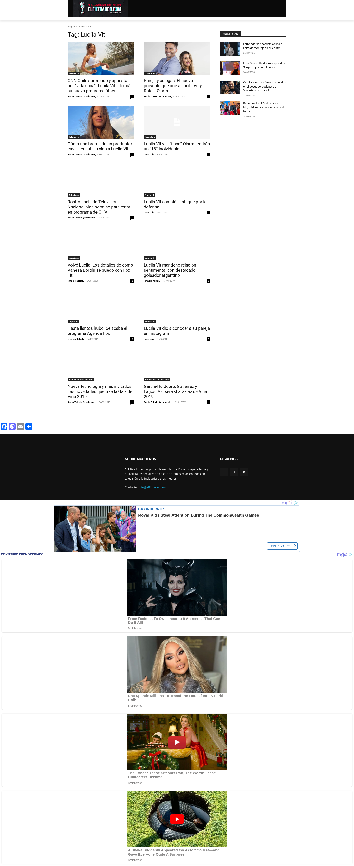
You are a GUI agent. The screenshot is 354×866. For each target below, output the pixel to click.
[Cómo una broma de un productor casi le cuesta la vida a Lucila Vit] (101, 122)
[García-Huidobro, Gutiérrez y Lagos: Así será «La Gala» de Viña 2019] (177, 364)
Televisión (74, 73)
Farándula (150, 136)
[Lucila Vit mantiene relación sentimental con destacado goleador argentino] (177, 243)
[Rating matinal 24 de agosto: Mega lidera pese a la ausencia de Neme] (230, 108)
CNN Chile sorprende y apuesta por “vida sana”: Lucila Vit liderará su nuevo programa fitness (99, 85)
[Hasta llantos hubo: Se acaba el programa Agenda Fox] (101, 306)
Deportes (73, 321)
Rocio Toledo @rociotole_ (82, 96)
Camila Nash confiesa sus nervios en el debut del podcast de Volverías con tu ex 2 (264, 86)
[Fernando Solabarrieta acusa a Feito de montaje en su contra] (230, 49)
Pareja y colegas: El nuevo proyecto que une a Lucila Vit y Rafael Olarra (173, 85)
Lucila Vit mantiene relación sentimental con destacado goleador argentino (170, 270)
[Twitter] (244, 472)
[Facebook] (224, 472)
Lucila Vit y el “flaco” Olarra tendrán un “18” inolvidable (177, 146)
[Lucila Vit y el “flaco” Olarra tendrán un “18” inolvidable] (177, 122)
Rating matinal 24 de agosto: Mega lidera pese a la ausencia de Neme (264, 107)
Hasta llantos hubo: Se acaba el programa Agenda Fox (97, 331)
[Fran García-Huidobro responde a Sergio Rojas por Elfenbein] (230, 68)
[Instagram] (234, 472)
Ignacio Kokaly (76, 280)
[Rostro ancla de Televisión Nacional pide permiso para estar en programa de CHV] (101, 180)
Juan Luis (149, 154)
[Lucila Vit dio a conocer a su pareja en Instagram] (177, 306)
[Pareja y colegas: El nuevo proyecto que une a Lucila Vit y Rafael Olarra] (177, 58)
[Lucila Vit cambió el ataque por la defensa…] (177, 180)
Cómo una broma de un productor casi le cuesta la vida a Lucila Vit (100, 146)
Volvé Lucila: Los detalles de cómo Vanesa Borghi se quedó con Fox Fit (100, 270)
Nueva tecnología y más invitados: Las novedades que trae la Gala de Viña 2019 (100, 391)
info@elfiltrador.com (152, 487)
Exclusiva (150, 73)
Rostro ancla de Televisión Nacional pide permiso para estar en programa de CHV (99, 207)
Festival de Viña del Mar (81, 379)
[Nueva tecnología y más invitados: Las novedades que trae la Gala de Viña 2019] (101, 364)
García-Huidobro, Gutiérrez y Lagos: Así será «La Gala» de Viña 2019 (175, 391)
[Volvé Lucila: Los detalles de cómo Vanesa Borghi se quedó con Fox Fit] (101, 243)
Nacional (149, 194)
